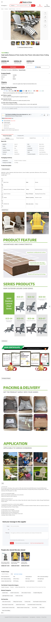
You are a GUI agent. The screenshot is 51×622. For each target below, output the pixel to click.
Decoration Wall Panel (30, 581)
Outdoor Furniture (12, 8)
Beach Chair (18, 8)
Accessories (40, 581)
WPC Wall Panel (41, 578)
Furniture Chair (27, 601)
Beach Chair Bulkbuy (6, 610)
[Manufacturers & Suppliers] (25, 2)
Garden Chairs (5, 592)
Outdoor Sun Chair (19, 595)
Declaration (38, 617)
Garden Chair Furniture (20, 604)
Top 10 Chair (34, 607)
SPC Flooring (15, 581)
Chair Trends (42, 607)
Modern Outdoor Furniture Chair (23, 607)
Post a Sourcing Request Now (37, 543)
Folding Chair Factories (17, 601)
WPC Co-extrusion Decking (43, 576)
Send (12, 543)
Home (2, 8)
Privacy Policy (44, 617)
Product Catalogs (18, 574)
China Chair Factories (6, 601)
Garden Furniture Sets (14, 592)
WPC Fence (28, 578)
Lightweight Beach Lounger (7, 595)
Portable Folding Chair (37, 592)
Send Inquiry (13, 67)
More (2, 612)
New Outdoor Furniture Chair (7, 604)
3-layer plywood (29, 576)
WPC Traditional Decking (6, 578)
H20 (14, 576)
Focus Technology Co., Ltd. (17, 617)
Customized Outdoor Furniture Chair (34, 604)
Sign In (3, 130)
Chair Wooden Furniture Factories (39, 601)
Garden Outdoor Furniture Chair (8, 607)
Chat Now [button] (39, 67)
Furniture (6, 8)
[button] (46, 138)
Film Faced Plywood (5, 576)
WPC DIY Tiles (16, 578)
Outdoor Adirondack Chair (6, 581)
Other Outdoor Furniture (26, 592)
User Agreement (32, 617)
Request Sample (22, 69)
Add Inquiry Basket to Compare (25, 47)
